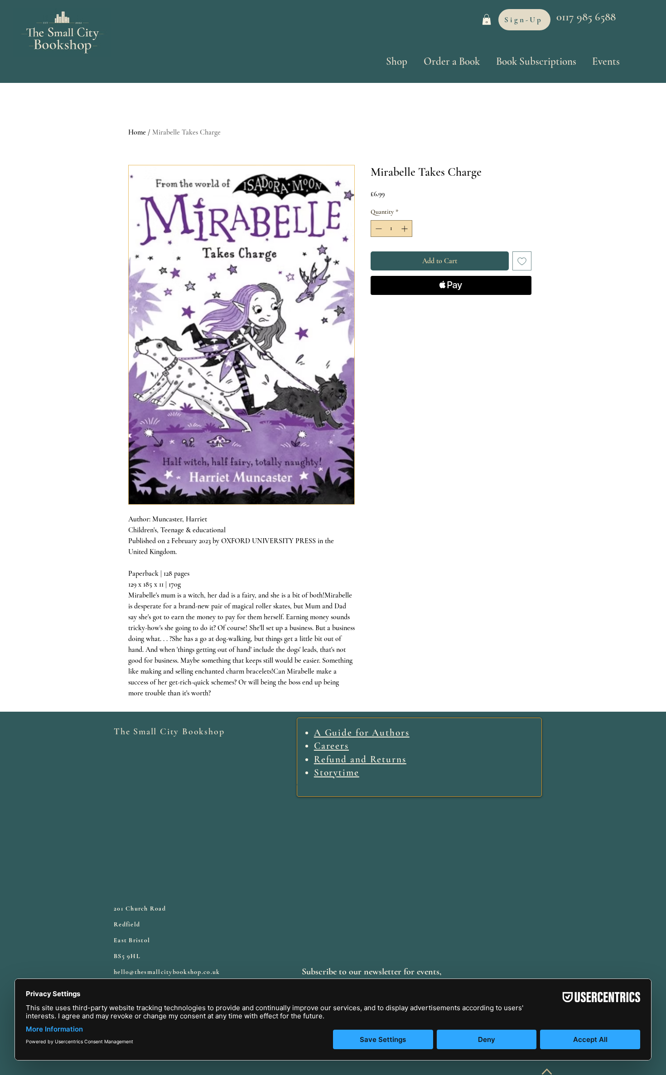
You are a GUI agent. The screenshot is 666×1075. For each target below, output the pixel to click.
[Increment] (405, 228)
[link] (486, 19)
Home (137, 132)
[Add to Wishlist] (521, 260)
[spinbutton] (391, 228)
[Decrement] (377, 228)
